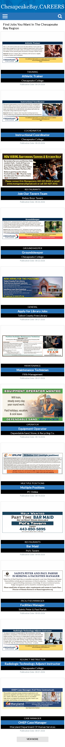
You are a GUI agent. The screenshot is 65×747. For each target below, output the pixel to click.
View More (32, 739)
